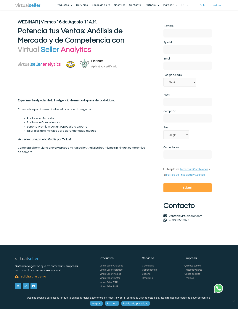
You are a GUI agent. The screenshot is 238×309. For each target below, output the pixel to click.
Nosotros (120, 5)
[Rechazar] (233, 301)
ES (182, 5)
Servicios (82, 5)
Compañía (169, 111)
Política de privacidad (136, 303)
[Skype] (18, 286)
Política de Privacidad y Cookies (185, 174)
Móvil (166, 94)
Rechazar (112, 303)
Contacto (135, 5)
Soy (165, 127)
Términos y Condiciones (194, 169)
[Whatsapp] (26, 286)
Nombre (168, 26)
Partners (150, 5)
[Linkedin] (33, 286)
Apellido (168, 42)
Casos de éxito (101, 5)
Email (166, 58)
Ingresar (168, 5)
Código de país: (172, 75)
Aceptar (96, 303)
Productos (62, 5)
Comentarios (171, 147)
